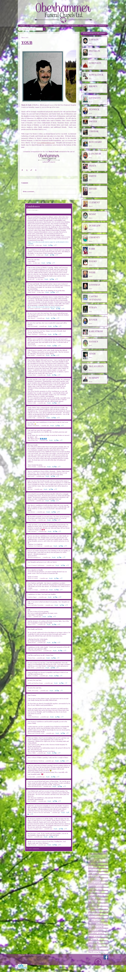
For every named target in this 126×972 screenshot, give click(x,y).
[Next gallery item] (74, 76)
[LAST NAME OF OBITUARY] (44, 29)
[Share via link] (31, 170)
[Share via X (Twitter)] (27, 170)
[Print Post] (36, 170)
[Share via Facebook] (22, 170)
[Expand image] (42, 76)
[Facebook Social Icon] (106, 957)
